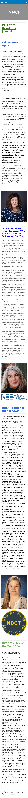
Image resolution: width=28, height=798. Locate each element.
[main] (14, 12)
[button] (2, 2)
